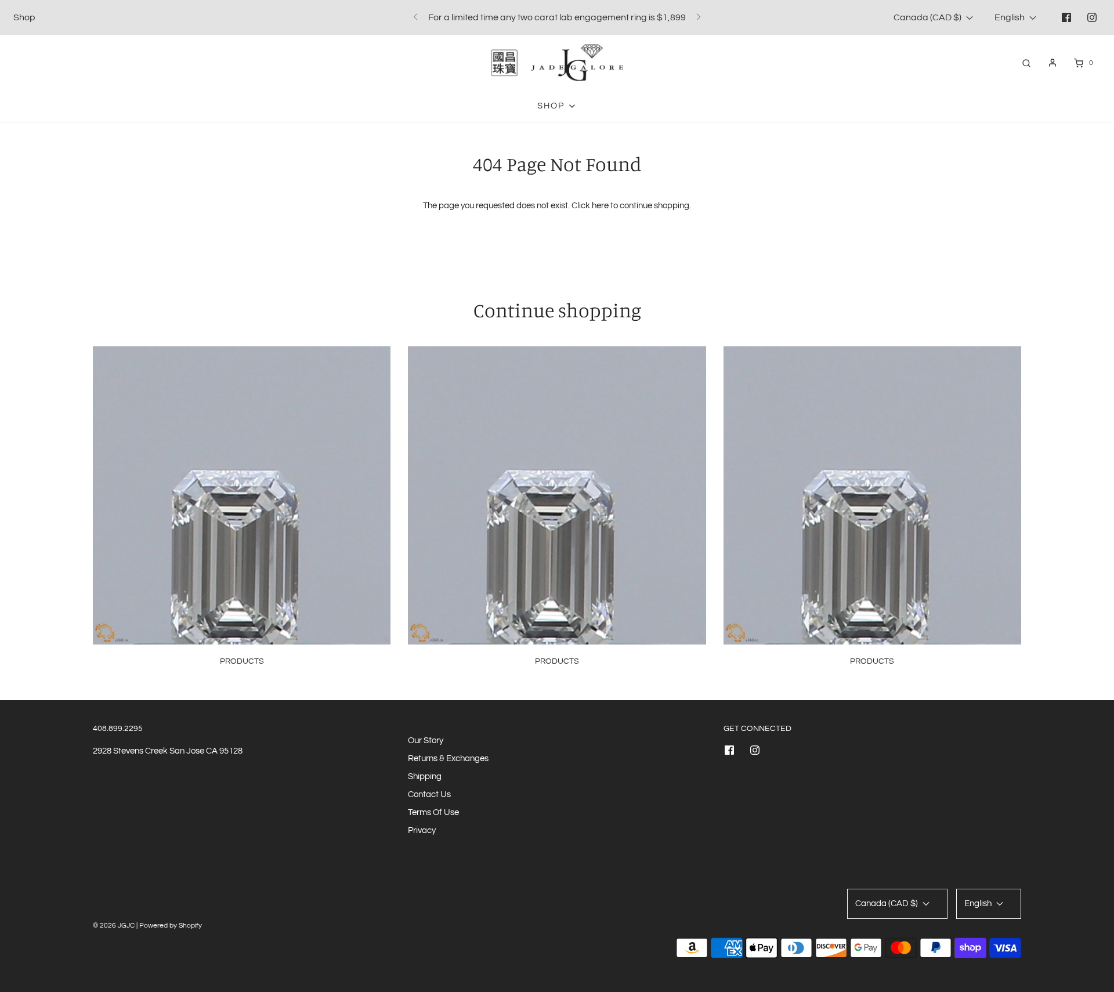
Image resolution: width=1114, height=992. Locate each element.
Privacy (422, 830)
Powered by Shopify (170, 925)
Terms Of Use (433, 812)
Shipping (425, 776)
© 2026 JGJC (114, 925)
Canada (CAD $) (928, 17)
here (600, 205)
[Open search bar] (1026, 63)
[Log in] (1052, 62)
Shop (24, 17)
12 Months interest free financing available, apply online (557, 20)
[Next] (698, 17)
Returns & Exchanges (448, 758)
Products (242, 661)
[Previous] (415, 17)
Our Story (425, 740)
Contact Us (429, 794)
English (1010, 17)
